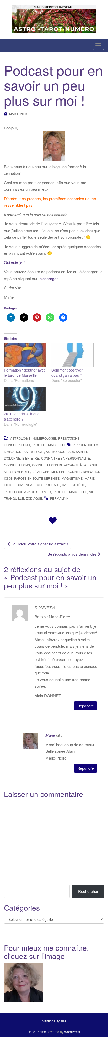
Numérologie (44, 438)
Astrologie (20, 438)
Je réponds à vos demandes (73, 554)
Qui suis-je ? (16, 262)
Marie (50, 735)
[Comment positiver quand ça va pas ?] (72, 355)
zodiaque (34, 498)
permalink (59, 498)
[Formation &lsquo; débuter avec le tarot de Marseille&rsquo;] (25, 355)
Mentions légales (54, 1021)
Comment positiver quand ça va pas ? (67, 372)
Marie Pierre (20, 113)
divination (91, 471)
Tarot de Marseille (49, 445)
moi (39, 485)
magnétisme (72, 478)
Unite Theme (37, 1031)
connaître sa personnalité (65, 458)
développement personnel (56, 471)
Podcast (52, 485)
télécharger (48, 278)
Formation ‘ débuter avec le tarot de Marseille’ (25, 372)
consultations (17, 465)
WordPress (72, 1031)
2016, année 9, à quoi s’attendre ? (22, 416)
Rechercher (88, 891)
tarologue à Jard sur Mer (27, 491)
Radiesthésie (73, 485)
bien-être (30, 458)
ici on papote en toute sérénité (32, 478)
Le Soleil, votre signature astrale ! (39, 544)
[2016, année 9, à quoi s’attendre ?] (25, 399)
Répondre (85, 705)
